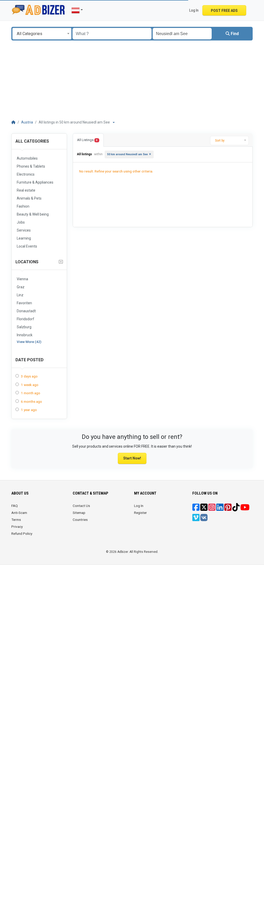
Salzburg (24, 327)
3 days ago (29, 376)
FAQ (14, 506)
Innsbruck (24, 335)
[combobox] (41, 33)
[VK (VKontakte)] (204, 519)
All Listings (87, 140)
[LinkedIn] (220, 509)
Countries (80, 520)
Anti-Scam (19, 513)
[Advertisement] (132, 79)
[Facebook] (196, 509)
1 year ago (29, 410)
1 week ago (29, 385)
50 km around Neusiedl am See (127, 154)
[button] (250, 10)
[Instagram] (212, 509)
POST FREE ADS (224, 11)
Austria (27, 122)
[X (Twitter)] (204, 509)
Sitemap (79, 513)
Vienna (22, 279)
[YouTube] (245, 509)
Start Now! (132, 458)
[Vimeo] (196, 519)
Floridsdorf (25, 319)
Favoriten (24, 303)
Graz (20, 287)
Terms (16, 520)
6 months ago (31, 401)
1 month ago (30, 393)
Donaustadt (26, 311)
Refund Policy (21, 533)
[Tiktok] (236, 509)
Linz (20, 295)
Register (140, 513)
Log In (138, 506)
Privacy (17, 526)
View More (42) (29, 342)
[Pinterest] (228, 509)
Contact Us (81, 506)
